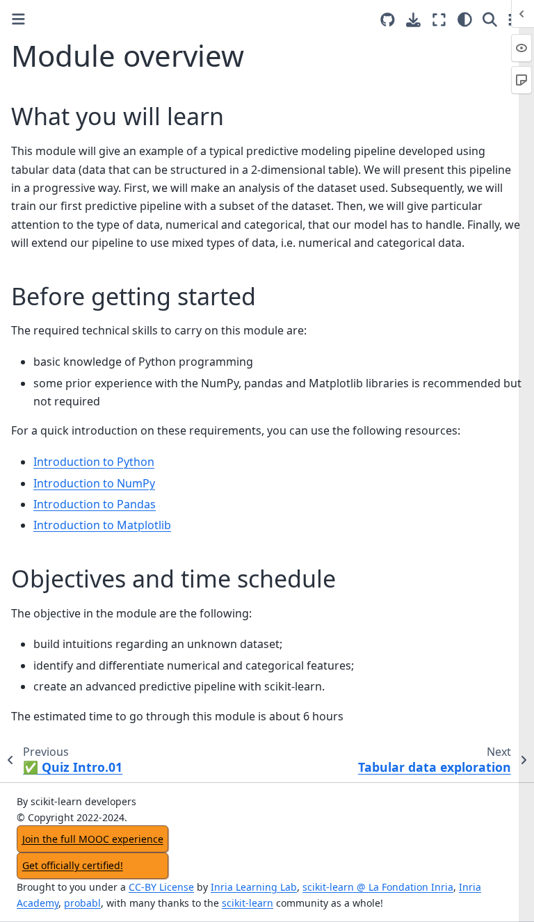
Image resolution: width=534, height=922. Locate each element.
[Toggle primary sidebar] (18, 19)
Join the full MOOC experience (92, 839)
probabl (82, 902)
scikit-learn (247, 902)
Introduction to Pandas (94, 504)
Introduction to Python (93, 461)
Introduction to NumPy (94, 483)
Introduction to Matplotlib (102, 525)
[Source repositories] (387, 19)
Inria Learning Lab (254, 886)
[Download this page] (413, 19)
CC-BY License (161, 886)
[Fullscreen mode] (439, 19)
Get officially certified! (72, 865)
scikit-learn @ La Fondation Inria (377, 886)
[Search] (490, 19)
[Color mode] (465, 19)
